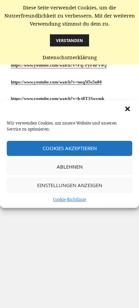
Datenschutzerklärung (70, 57)
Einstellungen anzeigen (69, 185)
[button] (128, 109)
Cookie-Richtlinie (69, 199)
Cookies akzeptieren (70, 148)
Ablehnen (70, 166)
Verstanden (69, 40)
